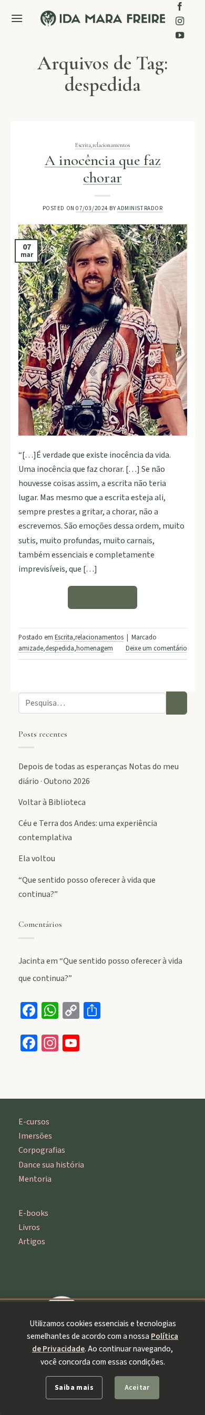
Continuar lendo (103, 597)
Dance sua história (51, 1165)
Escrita (83, 145)
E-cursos (33, 1122)
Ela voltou (36, 858)
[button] (17, 18)
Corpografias (41, 1150)
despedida (59, 648)
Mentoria (35, 1179)
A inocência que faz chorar (103, 169)
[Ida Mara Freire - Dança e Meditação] (103, 18)
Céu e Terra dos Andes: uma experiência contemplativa (87, 830)
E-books (33, 1213)
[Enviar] (176, 703)
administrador (139, 208)
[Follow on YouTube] (180, 35)
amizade (30, 648)
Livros (29, 1227)
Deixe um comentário (156, 648)
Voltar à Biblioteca (52, 802)
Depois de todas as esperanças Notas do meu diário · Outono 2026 (98, 774)
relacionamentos (111, 145)
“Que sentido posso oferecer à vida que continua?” (87, 887)
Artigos (31, 1241)
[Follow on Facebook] (180, 7)
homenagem (94, 648)
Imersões (35, 1136)
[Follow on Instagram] (180, 21)
